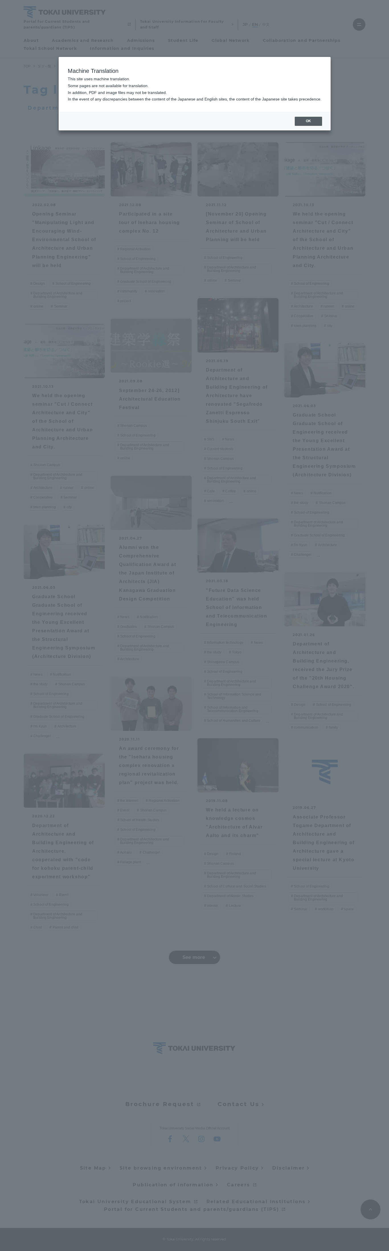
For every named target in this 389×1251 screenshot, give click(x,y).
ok (308, 121)
